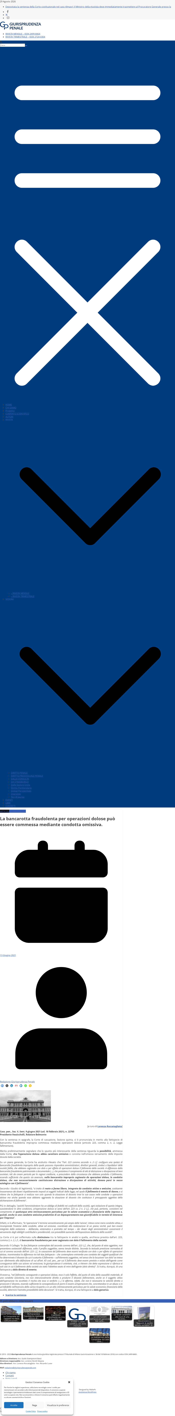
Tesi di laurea (17, 796)
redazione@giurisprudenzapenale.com (20, 1367)
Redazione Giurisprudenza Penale (17, 1081)
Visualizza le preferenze (58, 1405)
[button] (69, 1382)
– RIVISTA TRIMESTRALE (22, 596)
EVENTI (9, 799)
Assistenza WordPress (87, 1392)
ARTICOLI (4, 811)
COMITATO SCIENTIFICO (17, 413)
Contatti (9, 1375)
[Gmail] (16, 1086)
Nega (34, 1405)
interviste (16, 793)
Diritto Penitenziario (21, 787)
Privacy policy (42, 1411)
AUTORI (9, 416)
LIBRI (7, 802)
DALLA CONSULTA (20, 778)
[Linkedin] (12, 1086)
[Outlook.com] (21, 1086)
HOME (8, 404)
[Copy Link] (30, 1086)
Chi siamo (10, 1372)
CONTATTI (10, 805)
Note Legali (11, 1378)
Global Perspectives (21, 790)
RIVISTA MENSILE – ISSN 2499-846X (22, 33)
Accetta (13, 1405)
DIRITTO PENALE (19, 772)
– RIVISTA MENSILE (20, 593)
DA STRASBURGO (20, 781)
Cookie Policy (31, 1411)
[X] (7, 1086)
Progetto (10, 410)
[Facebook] (2, 1086)
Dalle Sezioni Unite (20, 784)
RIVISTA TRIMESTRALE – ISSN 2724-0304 (25, 36)
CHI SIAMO (10, 407)
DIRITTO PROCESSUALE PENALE (27, 775)
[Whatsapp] (26, 1086)
